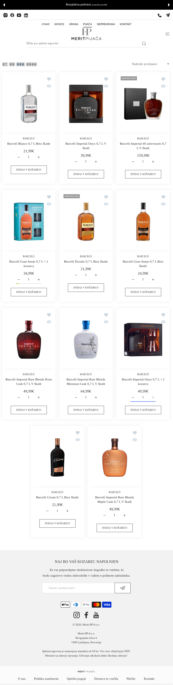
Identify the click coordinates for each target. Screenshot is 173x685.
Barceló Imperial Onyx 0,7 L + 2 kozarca (143, 382)
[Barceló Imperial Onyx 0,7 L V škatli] (86, 103)
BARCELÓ (29, 138)
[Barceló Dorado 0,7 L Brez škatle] (86, 221)
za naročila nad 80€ (99, 5)
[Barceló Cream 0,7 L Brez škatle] (57, 457)
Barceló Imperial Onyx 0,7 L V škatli (85, 146)
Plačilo (131, 678)
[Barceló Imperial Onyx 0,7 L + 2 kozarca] (143, 339)
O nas (22, 678)
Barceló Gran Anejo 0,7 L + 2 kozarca (28, 264)
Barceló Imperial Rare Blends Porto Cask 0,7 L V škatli (28, 382)
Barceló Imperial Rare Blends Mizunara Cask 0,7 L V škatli (85, 382)
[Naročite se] (123, 588)
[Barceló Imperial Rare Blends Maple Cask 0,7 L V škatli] (114, 457)
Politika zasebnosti (46, 678)
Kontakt (149, 678)
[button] (4, 5)
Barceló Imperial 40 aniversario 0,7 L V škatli (143, 146)
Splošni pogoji (76, 678)
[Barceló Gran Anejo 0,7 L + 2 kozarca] (28, 221)
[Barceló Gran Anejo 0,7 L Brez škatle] (143, 221)
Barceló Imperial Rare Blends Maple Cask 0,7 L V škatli (114, 499)
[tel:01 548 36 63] (159, 15)
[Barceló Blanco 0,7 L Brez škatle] (28, 103)
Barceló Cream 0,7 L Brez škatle (57, 497)
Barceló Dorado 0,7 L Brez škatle (86, 261)
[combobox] (88, 43)
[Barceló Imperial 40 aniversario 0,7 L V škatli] (143, 103)
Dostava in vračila (106, 678)
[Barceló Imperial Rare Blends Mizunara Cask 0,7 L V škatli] (86, 339)
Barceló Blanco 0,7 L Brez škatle (28, 143)
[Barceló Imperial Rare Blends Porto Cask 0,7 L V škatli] (28, 339)
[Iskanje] (144, 43)
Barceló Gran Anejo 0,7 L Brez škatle (143, 264)
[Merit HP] (86, 34)
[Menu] (167, 34)
